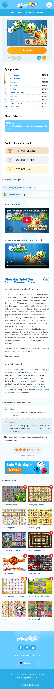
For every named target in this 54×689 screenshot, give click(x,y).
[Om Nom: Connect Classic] (27, 33)
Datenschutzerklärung (19, 674)
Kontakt (25, 655)
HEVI (12, 100)
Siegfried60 (15, 78)
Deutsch (27, 663)
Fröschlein (14, 107)
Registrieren (36, 12)
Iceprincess (15, 75)
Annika (13, 89)
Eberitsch (14, 96)
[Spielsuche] (49, 5)
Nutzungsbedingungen (28, 677)
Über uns (36, 655)
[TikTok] (27, 647)
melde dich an (37, 126)
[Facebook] (21, 647)
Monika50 (14, 85)
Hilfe (16, 655)
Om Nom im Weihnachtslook (24, 378)
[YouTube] (33, 647)
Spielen (27, 50)
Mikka (12, 82)
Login (18, 12)
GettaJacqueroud (17, 93)
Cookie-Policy (38, 674)
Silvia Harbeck (16, 103)
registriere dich (13, 129)
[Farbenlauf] (27, 473)
